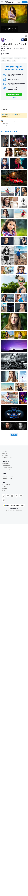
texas (14, 60)
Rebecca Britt (9, 40)
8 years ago (12, 121)
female (8, 60)
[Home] (8, 2)
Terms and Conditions (17, 510)
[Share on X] (25, 39)
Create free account (14, 94)
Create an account (12, 114)
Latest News (5, 453)
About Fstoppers (6, 484)
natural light (17, 58)
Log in (14, 97)
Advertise (4, 488)
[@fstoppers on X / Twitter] (16, 496)
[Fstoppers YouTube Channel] (8, 496)
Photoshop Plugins (7, 478)
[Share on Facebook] (22, 39)
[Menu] (2, 2)
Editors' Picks (5, 463)
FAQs (3, 490)
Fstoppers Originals (7, 457)
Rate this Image (6, 28)
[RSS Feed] (3, 500)
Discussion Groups (7, 468)
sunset (3, 60)
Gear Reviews (5, 455)
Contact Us (5, 486)
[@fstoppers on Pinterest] (21, 496)
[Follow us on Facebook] (12, 496)
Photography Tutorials (7, 476)
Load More (14, 434)
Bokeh (24, 58)
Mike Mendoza (6, 121)
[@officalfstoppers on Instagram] (3, 496)
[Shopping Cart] (15, 2)
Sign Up (24, 2)
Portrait (4, 58)
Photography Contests (7, 470)
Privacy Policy (9, 510)
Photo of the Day (6, 465)
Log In (19, 2)
